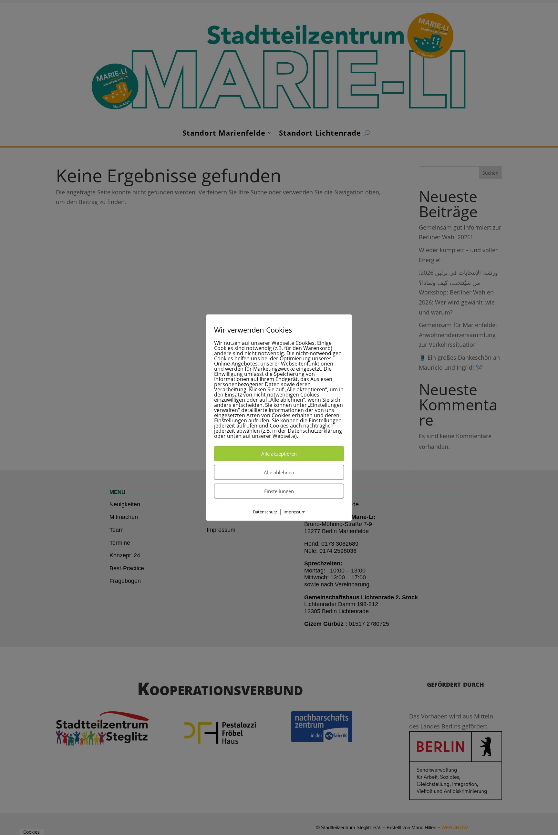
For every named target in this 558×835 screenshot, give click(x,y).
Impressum (294, 512)
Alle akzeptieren (279, 453)
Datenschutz (265, 512)
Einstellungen (279, 491)
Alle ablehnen (279, 472)
